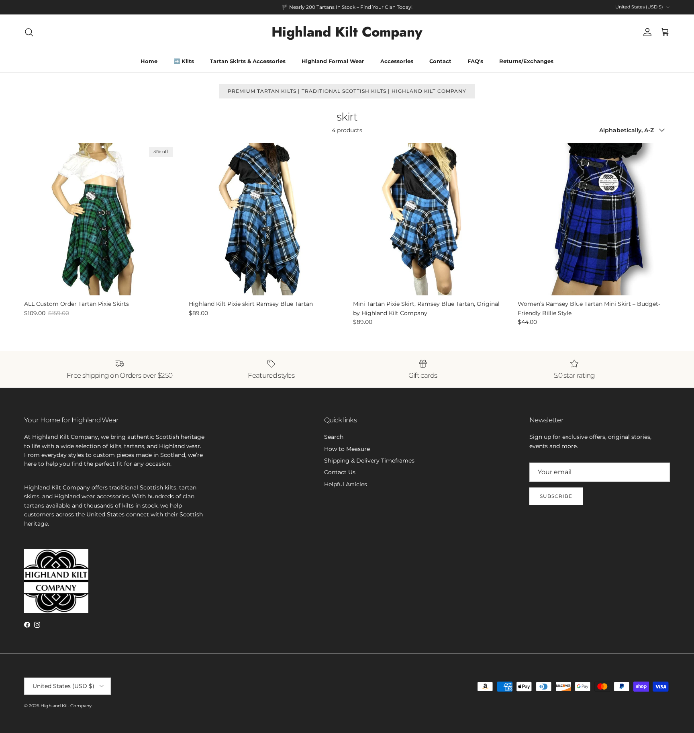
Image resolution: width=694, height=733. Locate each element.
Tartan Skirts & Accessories (248, 61)
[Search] (29, 32)
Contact (440, 61)
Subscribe (556, 496)
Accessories (396, 61)
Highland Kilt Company (66, 705)
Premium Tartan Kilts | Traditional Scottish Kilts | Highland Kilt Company (347, 91)
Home (149, 61)
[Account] (645, 32)
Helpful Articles (345, 484)
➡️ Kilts (184, 61)
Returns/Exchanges (526, 61)
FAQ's (475, 61)
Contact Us (339, 472)
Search (333, 436)
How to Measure (347, 448)
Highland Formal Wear (333, 61)
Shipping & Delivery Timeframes (369, 460)
